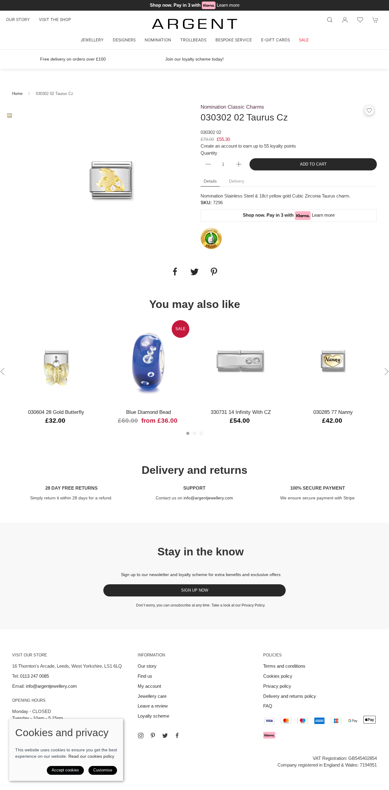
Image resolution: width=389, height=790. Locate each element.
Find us (145, 676)
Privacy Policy (253, 605)
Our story (18, 19)
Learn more (228, 5)
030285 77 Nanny (333, 412)
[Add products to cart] (375, 20)
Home (17, 93)
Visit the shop (55, 19)
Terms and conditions (284, 666)
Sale (304, 39)
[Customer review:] (211, 238)
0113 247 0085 (34, 676)
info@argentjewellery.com (208, 497)
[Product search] (329, 20)
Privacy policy (277, 686)
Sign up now (194, 590)
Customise (102, 770)
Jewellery (92, 39)
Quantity (209, 153)
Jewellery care (152, 696)
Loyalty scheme (153, 715)
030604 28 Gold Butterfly (56, 412)
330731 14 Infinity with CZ (241, 412)
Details (210, 181)
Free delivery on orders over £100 (73, 59)
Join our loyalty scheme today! (194, 59)
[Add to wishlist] (360, 20)
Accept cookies (65, 770)
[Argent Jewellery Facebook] (177, 735)
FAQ (267, 705)
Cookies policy (277, 676)
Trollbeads (193, 39)
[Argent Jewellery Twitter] (165, 735)
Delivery (236, 181)
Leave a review (153, 705)
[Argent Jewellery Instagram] (141, 735)
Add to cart (313, 164)
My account (149, 686)
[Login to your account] (345, 20)
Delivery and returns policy (289, 696)
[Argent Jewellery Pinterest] (153, 735)
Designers (124, 39)
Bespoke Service (233, 39)
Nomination (158, 39)
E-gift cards (275, 39)
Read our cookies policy (91, 756)
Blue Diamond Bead (148, 412)
